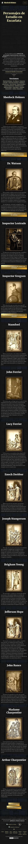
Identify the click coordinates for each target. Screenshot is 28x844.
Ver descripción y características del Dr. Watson (14, 214)
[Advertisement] (14, 38)
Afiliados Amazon (7, 832)
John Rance (16, 87)
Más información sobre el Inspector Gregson (14, 316)
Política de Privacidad (15, 832)
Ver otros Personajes (14, 807)
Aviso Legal (11, 832)
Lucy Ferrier (13, 84)
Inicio (2, 831)
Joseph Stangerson (9, 85)
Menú (25, 2)
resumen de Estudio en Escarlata (13, 71)
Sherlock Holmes (10, 2)
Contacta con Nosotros (25, 833)
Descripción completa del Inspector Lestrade (14, 267)
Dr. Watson (16, 81)
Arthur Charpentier (18, 88)
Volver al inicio (14, 804)
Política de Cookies (20, 833)
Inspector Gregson (13, 82)
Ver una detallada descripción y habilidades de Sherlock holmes (14, 154)
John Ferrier (5, 84)
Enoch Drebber (21, 84)
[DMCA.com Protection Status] (14, 837)
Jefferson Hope (8, 87)
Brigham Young (19, 85)
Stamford (21, 82)
